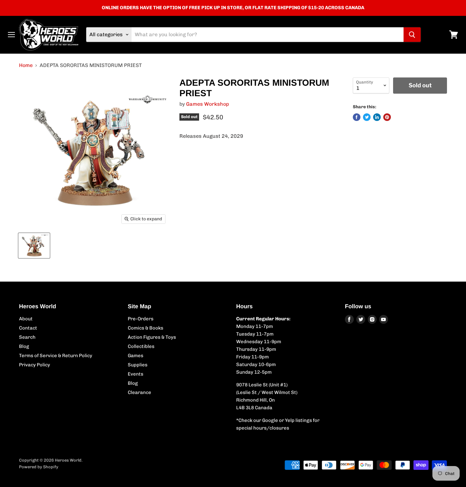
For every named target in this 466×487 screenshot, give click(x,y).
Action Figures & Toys (152, 337)
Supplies (137, 365)
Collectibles (141, 346)
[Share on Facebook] (356, 117)
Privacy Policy (34, 365)
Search (27, 337)
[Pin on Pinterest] (387, 117)
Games (135, 355)
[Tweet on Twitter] (367, 117)
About (26, 319)
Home (26, 65)
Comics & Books (145, 328)
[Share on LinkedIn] (377, 117)
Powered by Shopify (38, 466)
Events (135, 374)
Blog (24, 346)
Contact (28, 328)
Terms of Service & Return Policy (55, 355)
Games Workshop (207, 104)
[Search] (412, 34)
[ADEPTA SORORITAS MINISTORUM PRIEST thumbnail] (34, 245)
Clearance (139, 392)
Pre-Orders (140, 319)
